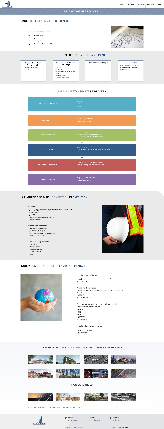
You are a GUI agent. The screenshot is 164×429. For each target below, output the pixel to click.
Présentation (130, 4)
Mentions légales (68, 427)
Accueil (122, 4)
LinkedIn (114, 422)
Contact (159, 4)
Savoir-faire (141, 4)
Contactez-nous (116, 420)
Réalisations (150, 4)
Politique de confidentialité (78, 427)
